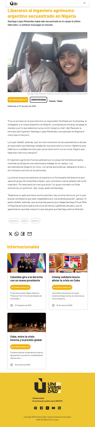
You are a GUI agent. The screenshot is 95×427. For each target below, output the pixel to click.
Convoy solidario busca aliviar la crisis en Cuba (66, 278)
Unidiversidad (38, 99)
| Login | (56, 420)
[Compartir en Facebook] (23, 234)
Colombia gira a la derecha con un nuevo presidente (26, 278)
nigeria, (25, 221)
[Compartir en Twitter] (10, 234)
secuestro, (14, 221)
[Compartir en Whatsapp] (16, 234)
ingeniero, (35, 221)
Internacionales (18, 99)
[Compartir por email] (30, 233)
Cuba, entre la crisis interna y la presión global (26, 338)
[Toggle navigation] (84, 3)
